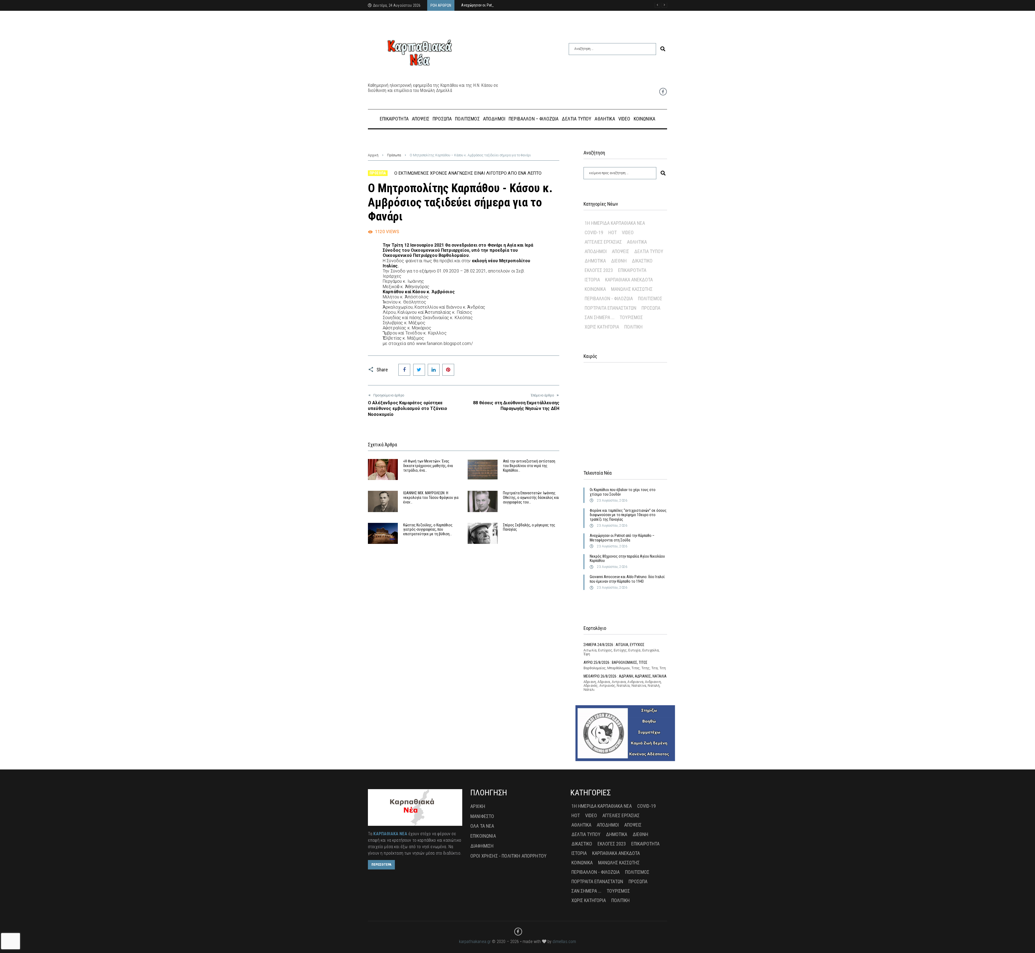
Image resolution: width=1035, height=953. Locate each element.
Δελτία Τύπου (648, 251)
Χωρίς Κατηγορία (602, 327)
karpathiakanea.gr (475, 941)
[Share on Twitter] (419, 370)
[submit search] (663, 49)
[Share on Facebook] (404, 370)
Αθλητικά (637, 242)
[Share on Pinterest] (448, 370)
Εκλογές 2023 (599, 270)
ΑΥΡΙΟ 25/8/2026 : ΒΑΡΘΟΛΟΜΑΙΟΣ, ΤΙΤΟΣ (615, 662)
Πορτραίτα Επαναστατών (610, 308)
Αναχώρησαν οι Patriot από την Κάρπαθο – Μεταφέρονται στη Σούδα (622, 537)
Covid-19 (594, 232)
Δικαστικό (642, 261)
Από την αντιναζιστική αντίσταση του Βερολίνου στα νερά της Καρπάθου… (529, 465)
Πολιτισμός (650, 298)
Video (628, 232)
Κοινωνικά (595, 289)
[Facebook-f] (663, 91)
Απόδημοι (596, 251)
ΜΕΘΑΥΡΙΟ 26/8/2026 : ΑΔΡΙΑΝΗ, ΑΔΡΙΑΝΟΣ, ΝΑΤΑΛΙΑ (625, 676)
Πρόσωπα (394, 155)
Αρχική (373, 155)
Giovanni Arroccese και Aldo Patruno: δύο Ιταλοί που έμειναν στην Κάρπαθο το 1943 (627, 579)
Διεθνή (619, 261)
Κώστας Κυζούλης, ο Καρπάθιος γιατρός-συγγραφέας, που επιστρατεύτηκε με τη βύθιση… (428, 529)
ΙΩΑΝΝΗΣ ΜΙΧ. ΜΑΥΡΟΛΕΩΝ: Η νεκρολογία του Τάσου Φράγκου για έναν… (430, 497)
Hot (612, 232)
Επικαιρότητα (632, 270)
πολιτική (633, 327)
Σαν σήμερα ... (600, 317)
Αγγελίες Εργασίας (603, 242)
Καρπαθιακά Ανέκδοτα (629, 279)
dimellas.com (564, 941)
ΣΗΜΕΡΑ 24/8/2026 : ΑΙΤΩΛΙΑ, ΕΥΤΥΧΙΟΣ (614, 645)
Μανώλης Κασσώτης (632, 289)
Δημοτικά (595, 261)
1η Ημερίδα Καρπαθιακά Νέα (615, 223)
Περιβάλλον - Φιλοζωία (609, 298)
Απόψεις (620, 251)
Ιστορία (592, 279)
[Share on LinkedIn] (434, 370)
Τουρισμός (631, 317)
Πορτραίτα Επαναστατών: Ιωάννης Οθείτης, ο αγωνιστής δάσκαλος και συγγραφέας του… (531, 497)
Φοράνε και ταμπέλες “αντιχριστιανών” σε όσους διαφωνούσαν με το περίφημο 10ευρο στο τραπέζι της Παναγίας (628, 515)
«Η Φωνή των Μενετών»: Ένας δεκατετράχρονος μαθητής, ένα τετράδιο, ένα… (428, 465)
